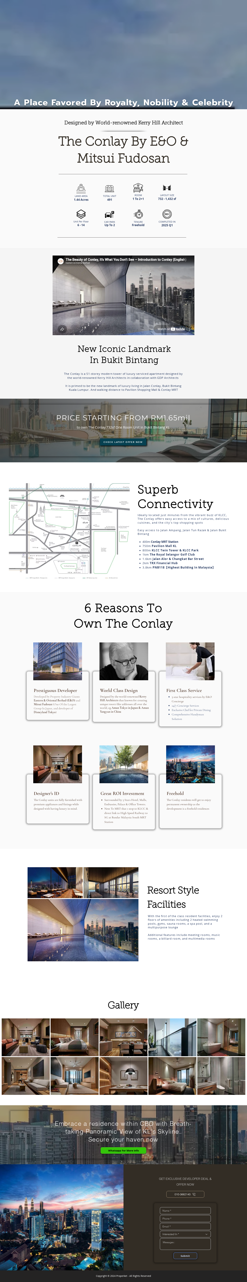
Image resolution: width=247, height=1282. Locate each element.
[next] (239, 1058)
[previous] (8, 1058)
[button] (123, 442)
